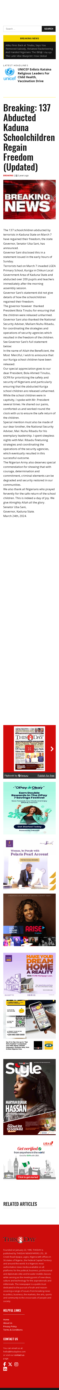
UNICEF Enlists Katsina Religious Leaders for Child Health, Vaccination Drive (34, 75)
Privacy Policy (10, 1326)
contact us (19, 1355)
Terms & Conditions (13, 1329)
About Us (7, 1323)
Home (6, 1319)
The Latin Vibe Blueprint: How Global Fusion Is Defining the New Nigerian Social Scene (29, 45)
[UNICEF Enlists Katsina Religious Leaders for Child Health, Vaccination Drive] (9, 74)
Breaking (8, 175)
